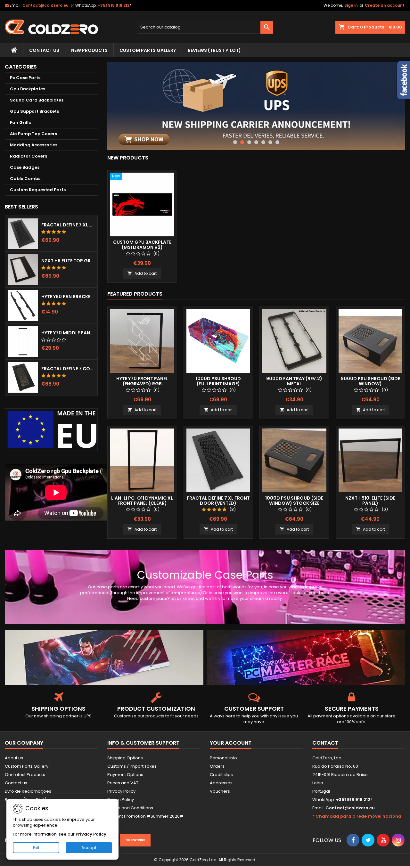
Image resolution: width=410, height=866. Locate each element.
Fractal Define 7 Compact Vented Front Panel (68, 368)
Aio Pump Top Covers (33, 134)
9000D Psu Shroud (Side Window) (370, 381)
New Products (89, 50)
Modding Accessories (33, 145)
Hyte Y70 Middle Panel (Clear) (68, 332)
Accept (88, 848)
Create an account (385, 5)
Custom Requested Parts (38, 190)
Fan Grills (20, 122)
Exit (36, 848)
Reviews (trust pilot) (214, 50)
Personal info (223, 758)
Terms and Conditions (130, 808)
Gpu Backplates (27, 89)
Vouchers (220, 791)
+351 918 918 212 (114, 5)
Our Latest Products (25, 775)
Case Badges (24, 167)
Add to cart (142, 273)
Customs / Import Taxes (132, 766)
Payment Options (125, 775)
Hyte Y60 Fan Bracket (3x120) (68, 296)
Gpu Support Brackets (34, 111)
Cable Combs (25, 179)
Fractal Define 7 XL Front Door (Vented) (68, 224)
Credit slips (221, 775)
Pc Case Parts (25, 78)
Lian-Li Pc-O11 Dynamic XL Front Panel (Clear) (142, 500)
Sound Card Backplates (36, 100)
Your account (230, 743)
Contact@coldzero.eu (45, 5)
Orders (217, 766)
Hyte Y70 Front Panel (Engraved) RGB (142, 381)
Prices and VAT (122, 783)
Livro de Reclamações (28, 791)
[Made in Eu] (51, 429)
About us (14, 758)
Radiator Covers (28, 156)
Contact (325, 743)
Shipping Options (125, 758)
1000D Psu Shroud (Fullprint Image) (218, 381)
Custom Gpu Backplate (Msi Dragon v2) (142, 244)
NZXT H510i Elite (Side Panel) (370, 500)
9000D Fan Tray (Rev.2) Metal (294, 381)
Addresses (221, 783)
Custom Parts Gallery (147, 50)
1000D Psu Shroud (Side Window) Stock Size (294, 500)
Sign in (351, 5)
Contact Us (44, 50)
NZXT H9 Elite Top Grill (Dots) (68, 260)
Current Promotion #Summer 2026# (145, 816)
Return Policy (120, 800)
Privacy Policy (121, 791)
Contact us (16, 783)
